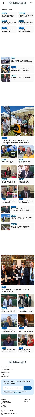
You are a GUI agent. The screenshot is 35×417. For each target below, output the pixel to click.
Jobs (2, 374)
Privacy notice (17, 392)
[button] (3, 3)
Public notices (5, 376)
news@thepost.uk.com (10, 413)
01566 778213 (10, 411)
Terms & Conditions (6, 369)
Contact (3, 371)
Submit (27, 388)
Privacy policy (5, 373)
